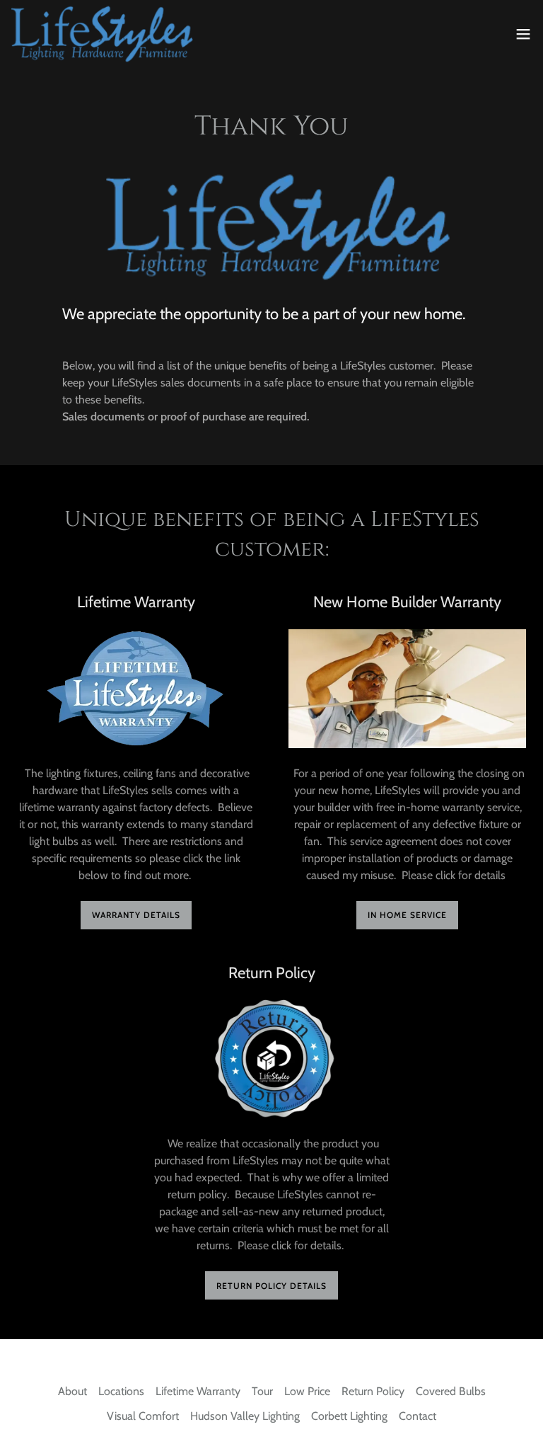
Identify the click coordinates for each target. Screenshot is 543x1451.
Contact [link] (417, 1416)
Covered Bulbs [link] (451, 1391)
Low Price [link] (307, 1391)
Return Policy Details (271, 1285)
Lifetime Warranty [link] (198, 1391)
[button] (523, 34)
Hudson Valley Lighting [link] (245, 1416)
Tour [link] (262, 1391)
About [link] (72, 1391)
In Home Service (407, 915)
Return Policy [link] (372, 1391)
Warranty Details (136, 915)
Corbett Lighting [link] (349, 1416)
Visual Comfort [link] (143, 1416)
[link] (102, 34)
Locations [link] (121, 1391)
